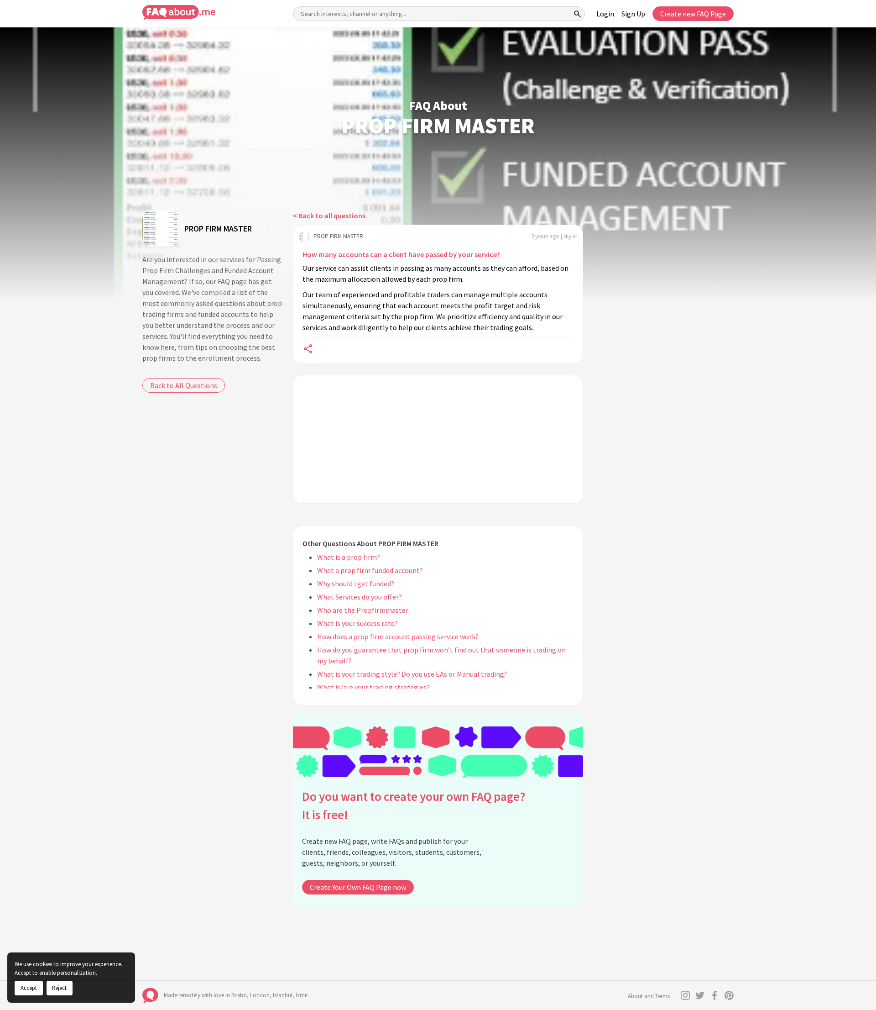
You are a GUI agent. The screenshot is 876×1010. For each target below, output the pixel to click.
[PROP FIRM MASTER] (160, 228)
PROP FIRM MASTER (218, 228)
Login (605, 13)
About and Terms (649, 996)
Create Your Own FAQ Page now (358, 887)
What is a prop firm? (348, 557)
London (260, 995)
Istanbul (282, 995)
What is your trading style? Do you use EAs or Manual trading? (412, 674)
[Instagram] (685, 995)
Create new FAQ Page (693, 13)
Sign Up (633, 13)
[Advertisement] (438, 439)
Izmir (302, 995)
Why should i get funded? (355, 583)
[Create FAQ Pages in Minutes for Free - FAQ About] (178, 12)
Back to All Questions (183, 385)
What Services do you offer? (359, 596)
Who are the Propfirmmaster (362, 610)
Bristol (239, 995)
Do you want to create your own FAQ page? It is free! (413, 806)
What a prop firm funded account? (370, 570)
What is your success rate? (357, 623)
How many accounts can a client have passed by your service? (401, 254)
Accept (29, 987)
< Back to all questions (329, 215)
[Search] (577, 13)
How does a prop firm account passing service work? (398, 636)
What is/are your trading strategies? (373, 687)
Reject (59, 987)
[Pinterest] (729, 995)
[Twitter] (699, 995)
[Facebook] (714, 995)
